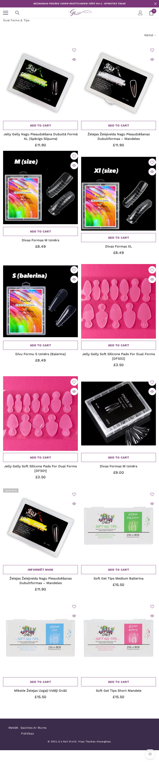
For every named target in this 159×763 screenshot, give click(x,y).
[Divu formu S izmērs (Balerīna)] (40, 301)
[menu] (5, 12)
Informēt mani (40, 569)
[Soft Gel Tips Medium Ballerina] (118, 525)
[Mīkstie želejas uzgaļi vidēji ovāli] (40, 638)
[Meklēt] (17, 12)
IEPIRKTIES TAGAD (115, 3)
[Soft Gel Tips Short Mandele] (118, 638)
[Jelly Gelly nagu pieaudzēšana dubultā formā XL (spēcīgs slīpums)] (40, 81)
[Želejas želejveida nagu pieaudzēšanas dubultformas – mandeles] (118, 81)
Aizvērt (155, 3)
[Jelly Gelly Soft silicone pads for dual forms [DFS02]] (118, 301)
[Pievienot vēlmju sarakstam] (74, 50)
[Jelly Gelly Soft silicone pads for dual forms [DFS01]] (40, 413)
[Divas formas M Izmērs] (40, 187)
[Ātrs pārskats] (74, 59)
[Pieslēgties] (140, 13)
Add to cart (40, 125)
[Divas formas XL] (118, 193)
